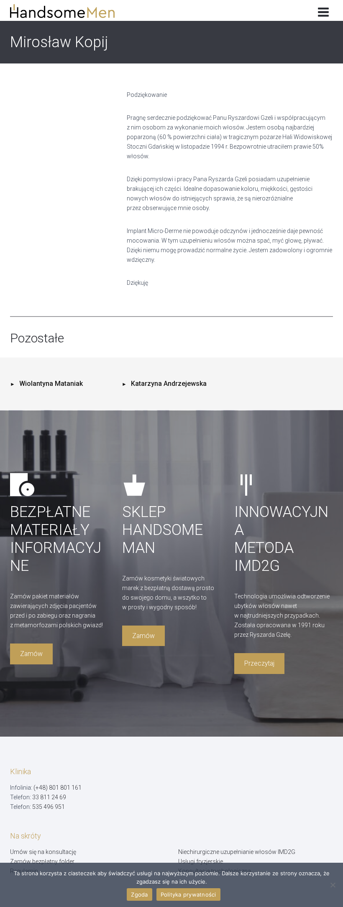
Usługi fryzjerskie (200, 861)
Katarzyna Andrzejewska (169, 384)
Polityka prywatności (188, 894)
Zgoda (139, 894)
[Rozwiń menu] (323, 10)
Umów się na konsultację (43, 852)
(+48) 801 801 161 (57, 787)
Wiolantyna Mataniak (51, 384)
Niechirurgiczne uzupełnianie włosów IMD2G (236, 852)
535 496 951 (48, 806)
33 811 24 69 (49, 797)
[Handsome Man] (68, 11)
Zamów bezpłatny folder (42, 861)
